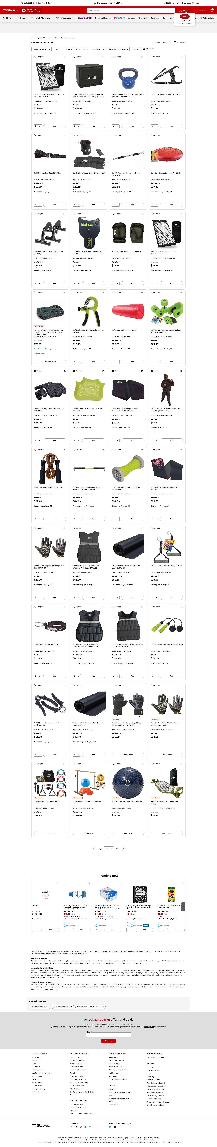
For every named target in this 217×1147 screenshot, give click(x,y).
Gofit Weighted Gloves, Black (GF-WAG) (126, 251)
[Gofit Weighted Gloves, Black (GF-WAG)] (128, 233)
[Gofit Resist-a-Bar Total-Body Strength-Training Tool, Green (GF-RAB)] (89, 468)
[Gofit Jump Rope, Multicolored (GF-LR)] (50, 468)
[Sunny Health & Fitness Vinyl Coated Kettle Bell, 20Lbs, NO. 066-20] (128, 76)
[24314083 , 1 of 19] (46, 894)
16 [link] (42, 183)
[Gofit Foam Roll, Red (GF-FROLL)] (128, 311)
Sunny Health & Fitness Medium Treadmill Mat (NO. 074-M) (88, 724)
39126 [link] (73, 911)
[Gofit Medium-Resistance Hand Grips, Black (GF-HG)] (50, 704)
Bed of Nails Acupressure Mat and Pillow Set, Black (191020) (49, 95)
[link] (36, 3)
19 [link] (42, 262)
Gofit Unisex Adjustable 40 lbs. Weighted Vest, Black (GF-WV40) (127, 645)
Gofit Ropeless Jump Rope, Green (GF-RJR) (167, 644)
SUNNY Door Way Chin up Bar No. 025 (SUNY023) (126, 174)
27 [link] (42, 419)
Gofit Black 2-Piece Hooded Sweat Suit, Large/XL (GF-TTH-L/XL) (165, 410)
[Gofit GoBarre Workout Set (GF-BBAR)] (89, 783)
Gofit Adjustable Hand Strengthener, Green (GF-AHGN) (89, 331)
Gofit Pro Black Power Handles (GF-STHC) (166, 566)
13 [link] (81, 576)
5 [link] (158, 733)
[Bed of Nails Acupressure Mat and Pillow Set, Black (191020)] (50, 76)
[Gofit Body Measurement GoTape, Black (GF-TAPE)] (89, 233)
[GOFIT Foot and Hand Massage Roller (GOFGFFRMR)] (128, 468)
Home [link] (33, 38)
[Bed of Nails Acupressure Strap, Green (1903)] (167, 783)
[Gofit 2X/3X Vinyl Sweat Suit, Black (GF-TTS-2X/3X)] (50, 390)
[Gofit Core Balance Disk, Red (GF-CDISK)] (167, 154)
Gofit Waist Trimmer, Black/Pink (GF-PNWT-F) (164, 488)
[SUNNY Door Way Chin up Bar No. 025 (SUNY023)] (128, 154)
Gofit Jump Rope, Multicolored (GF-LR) (48, 487)
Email (89, 1032)
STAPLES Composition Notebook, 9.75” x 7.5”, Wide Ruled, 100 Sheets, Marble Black (139, 907)
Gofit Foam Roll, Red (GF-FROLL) (124, 330)
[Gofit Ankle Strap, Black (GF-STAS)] (50, 626)
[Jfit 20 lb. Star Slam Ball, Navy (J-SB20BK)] (128, 783)
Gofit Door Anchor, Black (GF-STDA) (47, 173)
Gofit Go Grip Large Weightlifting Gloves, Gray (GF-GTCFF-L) (49, 567)
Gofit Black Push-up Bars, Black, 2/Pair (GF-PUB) (48, 252)
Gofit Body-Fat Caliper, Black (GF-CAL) (165, 94)
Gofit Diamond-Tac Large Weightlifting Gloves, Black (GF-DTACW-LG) (126, 724)
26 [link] (159, 419)
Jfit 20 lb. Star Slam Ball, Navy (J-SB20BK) (127, 801)
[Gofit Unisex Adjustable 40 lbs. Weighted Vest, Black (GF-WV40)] (128, 626)
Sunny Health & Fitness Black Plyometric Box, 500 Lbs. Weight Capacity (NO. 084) (88, 95)
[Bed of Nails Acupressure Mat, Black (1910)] (167, 233)
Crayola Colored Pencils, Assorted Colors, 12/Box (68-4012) (171, 906)
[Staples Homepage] (10, 10)
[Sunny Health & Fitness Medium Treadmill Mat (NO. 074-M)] (89, 704)
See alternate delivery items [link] (45, 349)
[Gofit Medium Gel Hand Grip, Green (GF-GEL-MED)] (89, 390)
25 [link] (159, 576)
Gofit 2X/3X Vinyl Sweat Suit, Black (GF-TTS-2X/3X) (49, 410)
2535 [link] (135, 911)
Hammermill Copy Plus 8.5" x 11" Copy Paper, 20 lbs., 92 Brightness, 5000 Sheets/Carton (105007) (76, 907)
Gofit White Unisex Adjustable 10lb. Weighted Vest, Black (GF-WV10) (86, 567)
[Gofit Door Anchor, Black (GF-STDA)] (50, 154)
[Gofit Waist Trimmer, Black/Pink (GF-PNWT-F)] (167, 468)
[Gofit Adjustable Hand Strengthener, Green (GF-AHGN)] (89, 311)
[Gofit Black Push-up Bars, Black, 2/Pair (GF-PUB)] (50, 233)
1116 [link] (166, 911)
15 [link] (81, 498)
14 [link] (159, 105)
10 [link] (159, 341)
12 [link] (120, 105)
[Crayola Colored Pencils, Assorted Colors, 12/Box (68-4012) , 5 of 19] (171, 894)
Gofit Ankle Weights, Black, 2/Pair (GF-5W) (89, 173)
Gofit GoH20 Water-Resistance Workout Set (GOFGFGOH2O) (166, 331)
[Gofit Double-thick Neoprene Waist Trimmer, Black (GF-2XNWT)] (128, 390)
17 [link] (159, 183)
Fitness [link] (56, 38)
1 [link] (158, 655)
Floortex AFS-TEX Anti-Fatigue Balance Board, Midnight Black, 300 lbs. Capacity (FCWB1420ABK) (49, 332)
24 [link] (81, 419)
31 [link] (120, 341)
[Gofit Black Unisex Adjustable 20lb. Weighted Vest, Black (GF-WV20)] (89, 626)
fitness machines (173, 975)
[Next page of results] (123, 848)
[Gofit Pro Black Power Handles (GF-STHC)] (167, 547)
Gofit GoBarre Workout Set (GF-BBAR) (87, 801)
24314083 (35, 905)
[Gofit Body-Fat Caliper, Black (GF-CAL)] (167, 76)
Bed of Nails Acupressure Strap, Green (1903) (165, 802)
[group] (46, 906)
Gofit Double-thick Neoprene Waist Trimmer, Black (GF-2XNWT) (125, 410)
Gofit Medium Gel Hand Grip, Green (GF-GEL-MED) (88, 410)
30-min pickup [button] (39, 353)
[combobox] (131, 10)
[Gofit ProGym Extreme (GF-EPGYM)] (50, 783)
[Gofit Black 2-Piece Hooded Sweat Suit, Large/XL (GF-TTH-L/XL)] (167, 390)
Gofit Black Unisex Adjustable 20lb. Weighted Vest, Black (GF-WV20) (86, 645)
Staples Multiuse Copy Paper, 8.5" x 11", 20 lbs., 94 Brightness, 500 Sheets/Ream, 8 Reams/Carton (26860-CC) (108, 907)
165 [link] (121, 576)
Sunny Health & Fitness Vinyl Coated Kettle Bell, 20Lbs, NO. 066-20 (128, 95)
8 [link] (158, 498)
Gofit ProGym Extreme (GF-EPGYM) (47, 801)
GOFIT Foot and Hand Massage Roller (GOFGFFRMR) (126, 488)
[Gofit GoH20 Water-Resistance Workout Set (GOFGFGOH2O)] (167, 311)
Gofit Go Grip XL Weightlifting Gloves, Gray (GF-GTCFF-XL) (165, 724)
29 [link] (120, 498)
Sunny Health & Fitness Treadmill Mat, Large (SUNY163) (126, 567)
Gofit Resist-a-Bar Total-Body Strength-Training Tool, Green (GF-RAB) (88, 488)
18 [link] (120, 419)
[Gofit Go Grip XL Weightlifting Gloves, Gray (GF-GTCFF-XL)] (167, 704)
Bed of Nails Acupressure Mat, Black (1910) (164, 252)
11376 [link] (104, 911)
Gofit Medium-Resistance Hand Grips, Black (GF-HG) (48, 724)
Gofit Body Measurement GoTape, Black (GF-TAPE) (88, 252)
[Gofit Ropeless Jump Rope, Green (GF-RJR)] (167, 626)
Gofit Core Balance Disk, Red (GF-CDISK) (166, 173)
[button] (173, 10)
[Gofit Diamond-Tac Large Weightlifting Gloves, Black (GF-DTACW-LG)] (128, 704)
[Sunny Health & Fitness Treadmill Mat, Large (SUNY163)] (128, 547)
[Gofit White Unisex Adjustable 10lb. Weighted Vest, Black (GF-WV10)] (89, 547)
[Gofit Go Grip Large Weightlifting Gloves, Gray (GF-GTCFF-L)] (50, 547)
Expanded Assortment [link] (44, 38)
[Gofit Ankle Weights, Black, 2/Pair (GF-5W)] (89, 154)
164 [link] (82, 733)
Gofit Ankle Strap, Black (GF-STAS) (47, 644)
